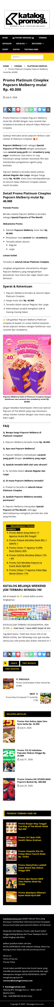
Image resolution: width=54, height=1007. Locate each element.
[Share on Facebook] (5, 110)
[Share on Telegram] (40, 110)
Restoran (37, 43)
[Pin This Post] (18, 110)
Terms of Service (10, 958)
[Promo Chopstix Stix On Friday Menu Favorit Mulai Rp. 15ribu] (11, 855)
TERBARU (43, 37)
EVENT (5, 49)
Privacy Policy (9, 962)
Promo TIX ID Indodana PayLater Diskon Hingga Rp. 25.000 (31, 753)
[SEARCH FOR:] (27, 56)
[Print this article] (27, 110)
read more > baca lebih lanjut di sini (32, 628)
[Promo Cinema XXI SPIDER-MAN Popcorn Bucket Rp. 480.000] (9, 789)
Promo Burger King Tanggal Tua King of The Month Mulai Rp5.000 (33, 826)
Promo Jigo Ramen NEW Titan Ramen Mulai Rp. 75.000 (30, 881)
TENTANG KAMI (31, 49)
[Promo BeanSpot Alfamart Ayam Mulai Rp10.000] (11, 896)
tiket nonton (12, 669)
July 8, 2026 (11, 97)
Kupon (16, 49)
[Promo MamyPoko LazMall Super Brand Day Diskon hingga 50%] (11, 869)
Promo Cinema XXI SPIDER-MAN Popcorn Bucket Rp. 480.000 (34, 780)
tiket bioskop (29, 663)
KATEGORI (7, 43)
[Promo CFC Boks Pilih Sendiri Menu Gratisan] (11, 841)
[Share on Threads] (48, 110)
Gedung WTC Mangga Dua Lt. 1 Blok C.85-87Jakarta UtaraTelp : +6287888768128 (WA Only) (22, 991)
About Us (7, 955)
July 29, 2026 (26, 785)
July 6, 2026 (26, 727)
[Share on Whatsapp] (31, 110)
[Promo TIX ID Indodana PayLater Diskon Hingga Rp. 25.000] (9, 760)
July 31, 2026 (26, 759)
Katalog (20, 43)
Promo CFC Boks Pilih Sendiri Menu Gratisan (29, 839)
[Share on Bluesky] (44, 110)
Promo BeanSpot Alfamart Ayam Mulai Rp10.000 (32, 894)
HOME (5, 37)
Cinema (18, 66)
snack (14, 663)
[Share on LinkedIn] (14, 110)
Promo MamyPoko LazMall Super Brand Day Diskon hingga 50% (32, 868)
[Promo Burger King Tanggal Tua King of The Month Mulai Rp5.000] (11, 827)
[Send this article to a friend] (22, 110)
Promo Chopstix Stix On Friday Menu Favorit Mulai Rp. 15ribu (31, 854)
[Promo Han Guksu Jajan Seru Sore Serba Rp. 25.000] (9, 731)
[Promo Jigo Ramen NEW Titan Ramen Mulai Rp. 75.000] (11, 883)
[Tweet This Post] (9, 110)
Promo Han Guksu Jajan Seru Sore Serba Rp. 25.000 (32, 722)
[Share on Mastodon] (35, 110)
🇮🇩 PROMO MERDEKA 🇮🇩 (23, 37)
